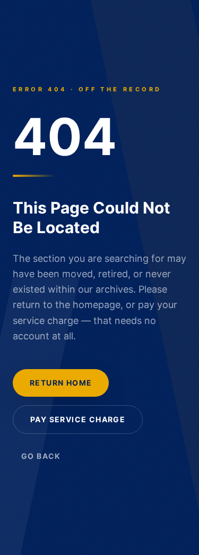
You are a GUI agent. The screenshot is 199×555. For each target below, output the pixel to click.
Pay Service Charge (77, 419)
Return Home (61, 382)
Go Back (41, 455)
